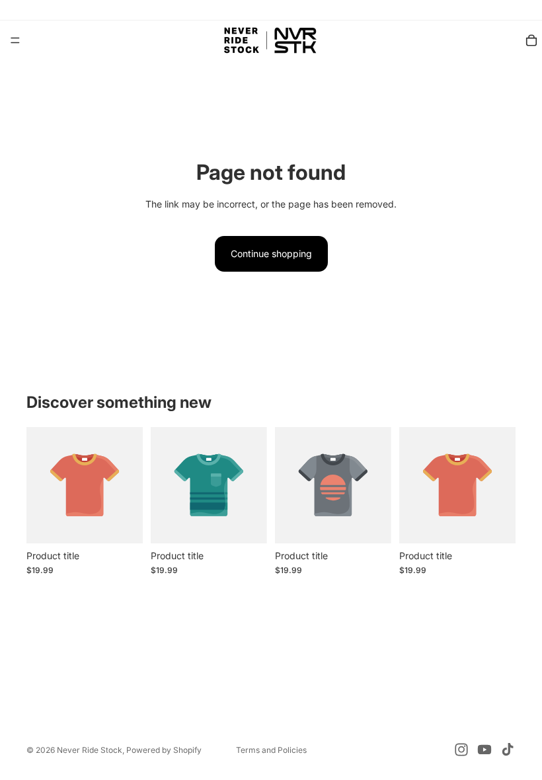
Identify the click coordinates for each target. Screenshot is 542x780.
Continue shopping (271, 253)
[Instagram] (461, 750)
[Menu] (15, 40)
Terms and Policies (271, 750)
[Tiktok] (508, 750)
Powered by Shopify (164, 750)
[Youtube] (484, 750)
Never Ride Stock (89, 750)
